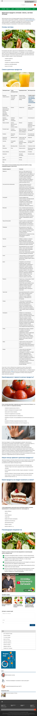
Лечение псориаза (7, 635)
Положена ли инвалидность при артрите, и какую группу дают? (17, 680)
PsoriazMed (9, 5)
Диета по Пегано (7, 639)
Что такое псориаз (7, 637)
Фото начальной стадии (8, 633)
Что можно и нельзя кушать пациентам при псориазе (18, 605)
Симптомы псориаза (7, 640)
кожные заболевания (30, 19)
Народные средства (7, 646)
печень (12, 371)
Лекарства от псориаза (8, 648)
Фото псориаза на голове (13, 705)
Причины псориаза (7, 644)
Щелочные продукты (7, 642)
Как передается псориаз (32, 705)
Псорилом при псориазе (22, 705)
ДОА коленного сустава (10, 675)
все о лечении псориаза (24, 712)
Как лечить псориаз (3, 706)
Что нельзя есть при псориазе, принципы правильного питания (29, 605)
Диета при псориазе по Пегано (11, 693)
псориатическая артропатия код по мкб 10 (13, 686)
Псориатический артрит (3, 705)
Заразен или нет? (32, 706)
